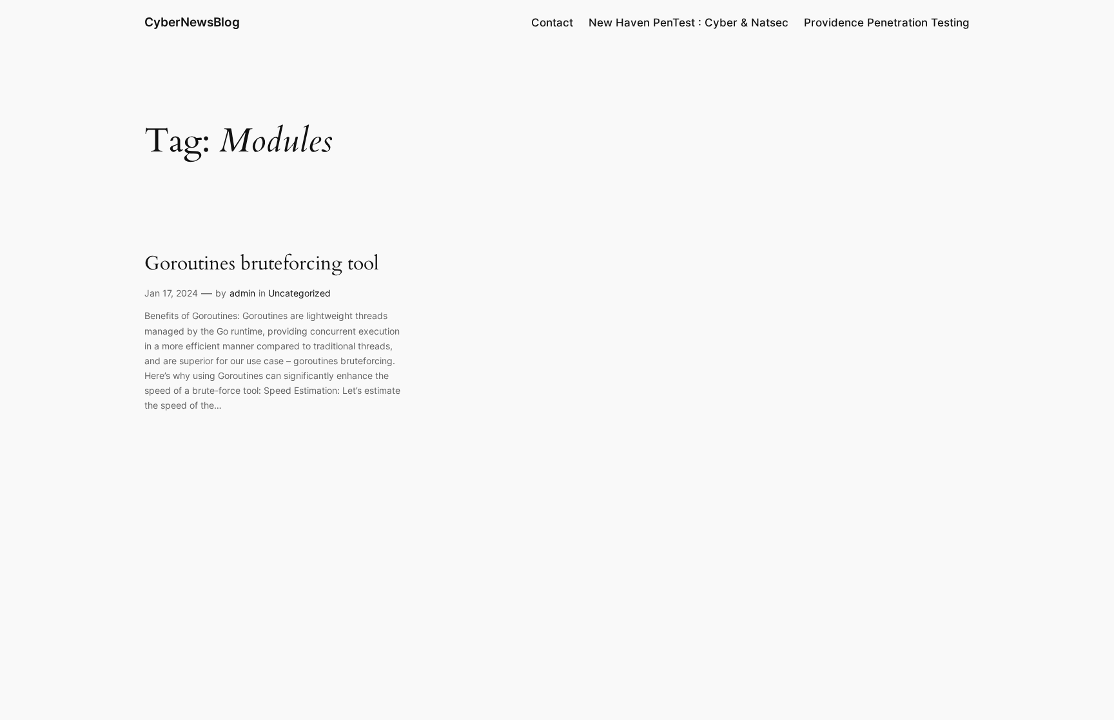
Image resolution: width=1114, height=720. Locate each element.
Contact (552, 22)
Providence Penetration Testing (887, 22)
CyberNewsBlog (192, 22)
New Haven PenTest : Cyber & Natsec (688, 22)
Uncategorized (299, 292)
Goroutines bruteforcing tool (261, 264)
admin (242, 292)
